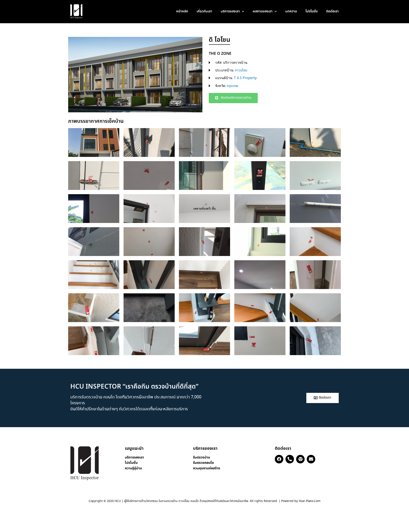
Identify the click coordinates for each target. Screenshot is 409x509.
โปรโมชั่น (311, 11)
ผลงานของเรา (262, 11)
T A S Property (245, 78)
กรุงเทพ (232, 86)
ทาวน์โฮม (241, 70)
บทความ (291, 11)
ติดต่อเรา (332, 11)
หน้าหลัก (182, 11)
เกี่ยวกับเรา (204, 11)
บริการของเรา (230, 11)
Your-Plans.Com (309, 501)
